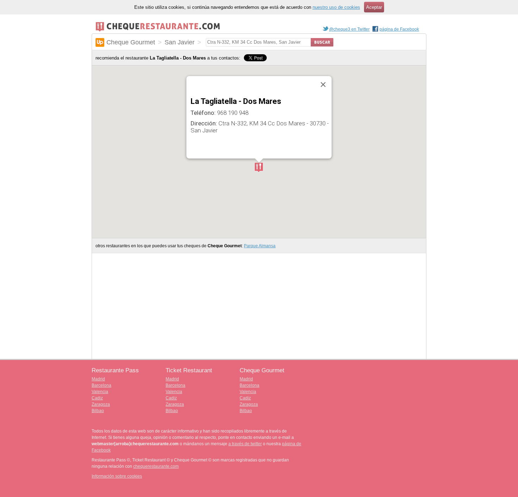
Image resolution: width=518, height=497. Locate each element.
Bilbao (98, 410)
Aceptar (374, 7)
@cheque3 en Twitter (349, 29)
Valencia (100, 391)
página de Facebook (399, 29)
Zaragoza (101, 404)
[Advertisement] (247, 146)
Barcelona (101, 385)
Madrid (98, 379)
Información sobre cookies (117, 476)
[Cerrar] (323, 84)
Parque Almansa (260, 245)
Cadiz (97, 398)
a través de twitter (245, 443)
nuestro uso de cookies (336, 7)
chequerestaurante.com (156, 466)
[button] (258, 167)
